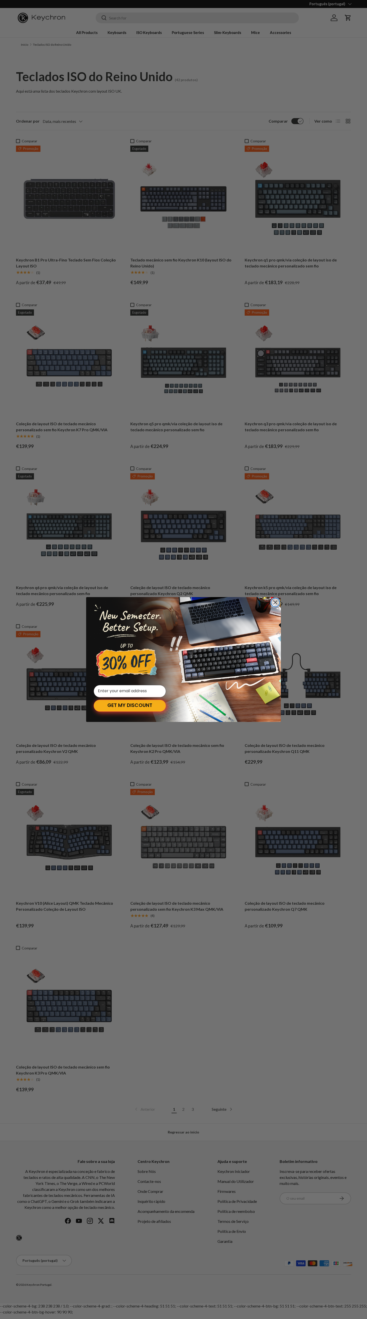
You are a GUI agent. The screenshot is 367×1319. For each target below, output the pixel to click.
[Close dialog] (275, 602)
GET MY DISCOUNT (129, 705)
